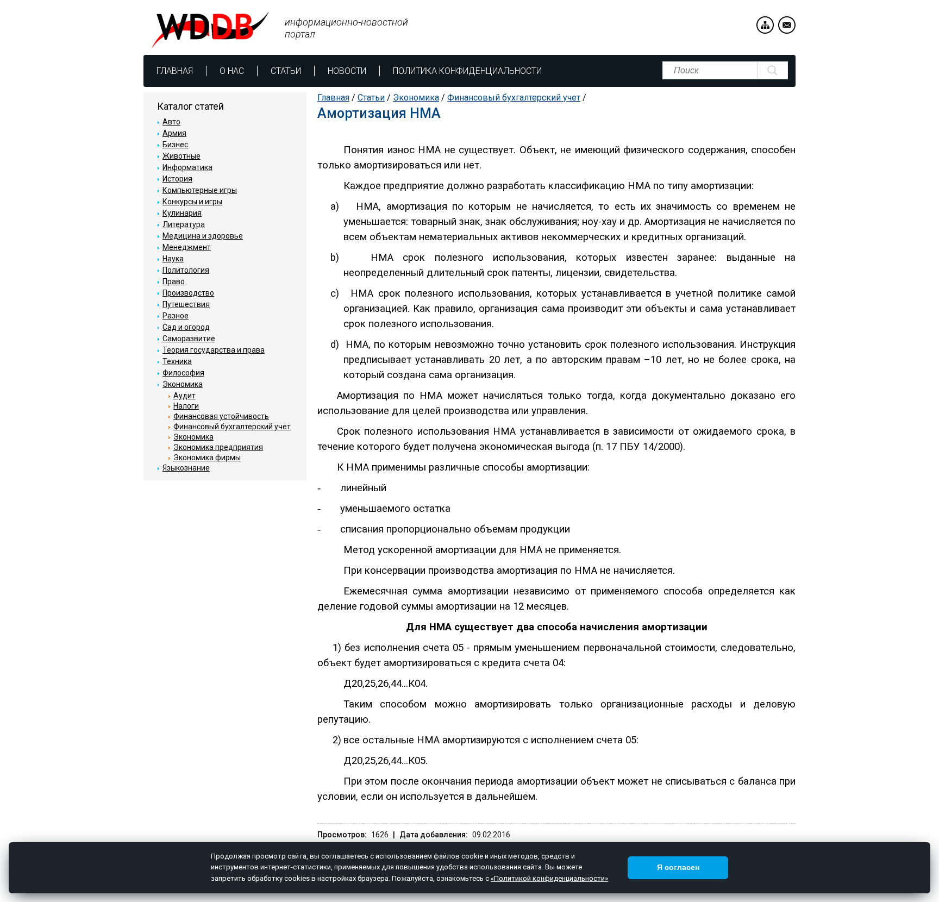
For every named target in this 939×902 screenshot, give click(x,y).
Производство (188, 293)
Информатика (187, 167)
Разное (175, 315)
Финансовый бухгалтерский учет (513, 97)
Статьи (286, 71)
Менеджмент (186, 247)
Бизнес (175, 144)
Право (173, 281)
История (177, 178)
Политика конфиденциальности (467, 71)
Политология (185, 270)
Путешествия (186, 304)
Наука (173, 258)
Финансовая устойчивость (221, 416)
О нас (232, 71)
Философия (183, 372)
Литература (183, 224)
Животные (181, 156)
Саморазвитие (188, 338)
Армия (174, 133)
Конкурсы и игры (192, 201)
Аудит (184, 395)
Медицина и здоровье (202, 235)
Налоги (186, 406)
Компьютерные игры (199, 190)
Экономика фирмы (207, 457)
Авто (171, 121)
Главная (174, 71)
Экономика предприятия (218, 447)
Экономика (416, 97)
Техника (177, 361)
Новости (347, 71)
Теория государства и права (213, 350)
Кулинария (182, 213)
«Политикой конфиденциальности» (549, 878)
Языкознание (186, 467)
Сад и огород (186, 327)
